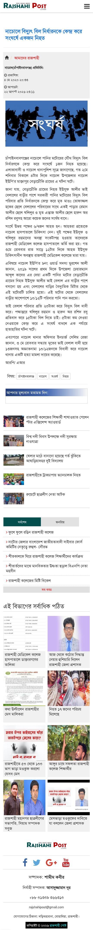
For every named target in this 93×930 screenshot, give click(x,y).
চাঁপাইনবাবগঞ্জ (26, 376)
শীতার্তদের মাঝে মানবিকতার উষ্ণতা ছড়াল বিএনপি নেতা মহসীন (47, 568)
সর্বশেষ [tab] (22, 522)
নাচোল (42, 376)
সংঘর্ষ (54, 376)
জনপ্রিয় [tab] (60, 522)
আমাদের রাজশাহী (26, 57)
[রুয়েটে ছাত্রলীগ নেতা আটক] (46, 503)
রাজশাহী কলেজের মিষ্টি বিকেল (29, 580)
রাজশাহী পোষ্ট (58, 925)
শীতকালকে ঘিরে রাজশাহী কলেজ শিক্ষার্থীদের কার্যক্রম (45, 556)
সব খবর (46, 589)
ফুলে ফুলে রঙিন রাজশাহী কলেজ (30, 532)
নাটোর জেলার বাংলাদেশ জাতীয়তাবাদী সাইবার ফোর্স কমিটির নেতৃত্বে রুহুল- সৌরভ (44, 544)
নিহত (66, 376)
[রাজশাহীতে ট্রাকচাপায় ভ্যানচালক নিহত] (46, 483)
